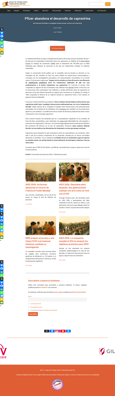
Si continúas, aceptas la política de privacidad (43, 310)
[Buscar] (107, 4)
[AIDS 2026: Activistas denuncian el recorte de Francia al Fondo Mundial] (41, 180)
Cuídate (36, 10)
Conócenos (77, 10)
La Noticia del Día (35, 303)
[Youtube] (62, 331)
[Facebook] (2, 36)
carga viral (63, 121)
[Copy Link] (2, 49)
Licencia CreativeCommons (80, 375)
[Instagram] (57, 331)
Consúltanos (89, 10)
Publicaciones (56, 10)
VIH (80, 83)
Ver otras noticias (57, 48)
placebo (71, 87)
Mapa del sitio (27, 375)
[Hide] (0, 56)
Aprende (16, 10)
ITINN (53, 63)
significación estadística (38, 83)
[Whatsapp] (2, 43)
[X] (2, 29)
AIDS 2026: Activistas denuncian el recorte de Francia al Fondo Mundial (38, 187)
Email (29, 296)
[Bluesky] (2, 32)
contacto (44, 287)
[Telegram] (2, 46)
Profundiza (26, 10)
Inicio (9, 10)
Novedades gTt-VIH (36, 307)
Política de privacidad (49, 375)
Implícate (45, 10)
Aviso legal (37, 375)
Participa (68, 10)
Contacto (19, 375)
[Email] (2, 53)
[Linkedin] (2, 39)
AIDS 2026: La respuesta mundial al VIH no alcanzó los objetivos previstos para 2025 (74, 241)
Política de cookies (63, 375)
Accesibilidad (94, 375)
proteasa (63, 109)
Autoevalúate (101, 10)
